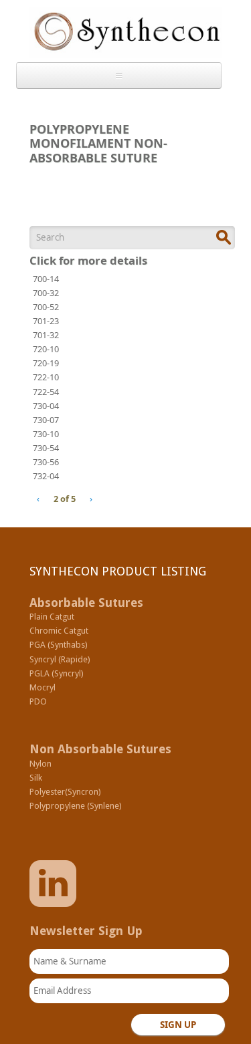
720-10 (46, 349)
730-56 (46, 462)
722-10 (46, 377)
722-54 (46, 392)
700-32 (46, 293)
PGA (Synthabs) (58, 645)
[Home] (125, 35)
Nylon (40, 764)
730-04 (46, 406)
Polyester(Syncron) (65, 792)
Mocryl (42, 687)
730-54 (46, 448)
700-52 (46, 307)
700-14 (46, 279)
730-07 (46, 420)
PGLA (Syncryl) (56, 673)
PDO (38, 701)
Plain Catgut (51, 617)
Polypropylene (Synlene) (75, 806)
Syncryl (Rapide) (59, 659)
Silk (35, 778)
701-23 (46, 321)
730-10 (46, 434)
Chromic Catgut (58, 631)
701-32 (46, 335)
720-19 (46, 363)
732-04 (46, 476)
